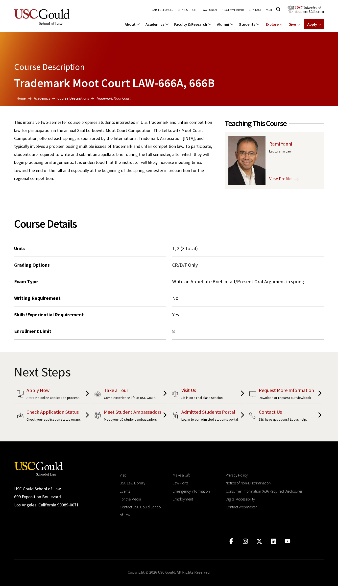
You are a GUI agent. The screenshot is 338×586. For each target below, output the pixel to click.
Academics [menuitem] (154, 24)
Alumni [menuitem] (223, 24)
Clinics (183, 10)
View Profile (280, 178)
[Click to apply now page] (51, 394)
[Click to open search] (278, 9)
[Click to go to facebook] (231, 541)
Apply (312, 24)
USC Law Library (233, 10)
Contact (255, 10)
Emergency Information (191, 491)
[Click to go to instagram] (245, 541)
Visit (269, 10)
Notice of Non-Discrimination (248, 482)
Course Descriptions (73, 98)
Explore (272, 24)
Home (21, 98)
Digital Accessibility (240, 499)
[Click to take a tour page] (129, 394)
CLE (194, 10)
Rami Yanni (280, 144)
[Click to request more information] (283, 394)
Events (125, 491)
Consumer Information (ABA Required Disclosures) (264, 491)
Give (292, 24)
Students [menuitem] (247, 24)
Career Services (162, 10)
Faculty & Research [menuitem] (190, 24)
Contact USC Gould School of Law (141, 510)
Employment (183, 499)
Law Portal (210, 10)
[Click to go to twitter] (259, 541)
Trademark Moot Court (113, 98)
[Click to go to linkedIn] (273, 541)
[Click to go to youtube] (287, 541)
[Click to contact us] (283, 416)
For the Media (130, 499)
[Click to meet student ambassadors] (129, 416)
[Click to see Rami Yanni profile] (247, 160)
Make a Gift (181, 475)
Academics (42, 98)
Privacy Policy (237, 475)
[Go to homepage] (38, 468)
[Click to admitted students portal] (206, 416)
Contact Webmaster (241, 506)
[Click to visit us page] (206, 394)
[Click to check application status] (51, 416)
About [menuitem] (130, 24)
